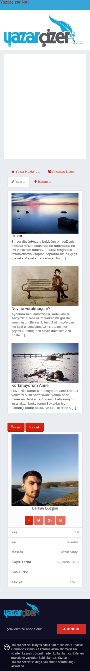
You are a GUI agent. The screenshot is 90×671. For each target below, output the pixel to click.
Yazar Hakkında (27, 172)
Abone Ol (71, 629)
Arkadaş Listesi (63, 172)
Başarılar (44, 182)
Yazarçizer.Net (14, 2)
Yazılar (20, 182)
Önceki (16, 427)
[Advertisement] (45, 112)
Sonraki (34, 427)
